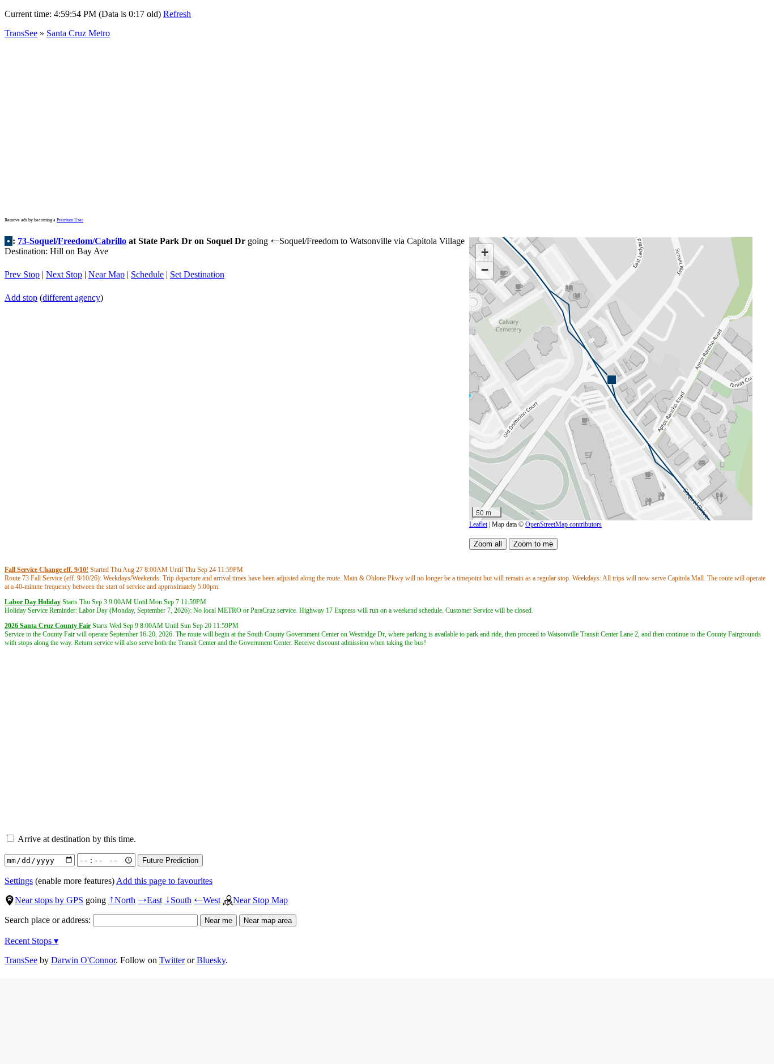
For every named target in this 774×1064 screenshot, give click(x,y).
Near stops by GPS (49, 900)
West (207, 900)
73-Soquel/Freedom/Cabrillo (72, 241)
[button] (611, 379)
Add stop (21, 297)
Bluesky (211, 960)
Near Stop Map (260, 900)
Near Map (106, 274)
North (121, 900)
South (178, 900)
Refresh (177, 14)
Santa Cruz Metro (78, 33)
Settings (19, 881)
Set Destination (197, 274)
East (150, 900)
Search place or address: (49, 920)
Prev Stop (22, 274)
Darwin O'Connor (83, 960)
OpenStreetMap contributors (563, 524)
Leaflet (478, 524)
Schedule (147, 274)
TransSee (21, 33)
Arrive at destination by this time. (76, 839)
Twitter (172, 960)
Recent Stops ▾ (31, 941)
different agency (71, 297)
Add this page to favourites (164, 881)
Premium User (70, 220)
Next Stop (64, 274)
